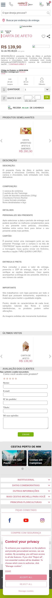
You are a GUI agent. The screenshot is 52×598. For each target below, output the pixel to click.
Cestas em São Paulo (12, 461)
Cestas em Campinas (35, 461)
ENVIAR (25, 434)
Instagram (42, 520)
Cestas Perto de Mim (26, 446)
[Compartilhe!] (48, 37)
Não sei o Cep (31, 101)
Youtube (26, 520)
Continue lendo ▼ (18, 64)
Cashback (42, 4)
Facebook (10, 520)
